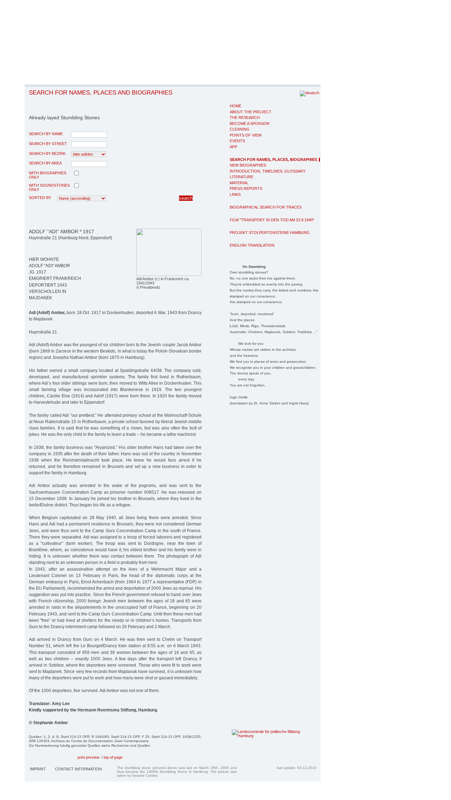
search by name (46, 134)
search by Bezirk (47, 153)
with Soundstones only (49, 187)
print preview (88, 757)
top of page (113, 757)
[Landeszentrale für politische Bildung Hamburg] (263, 736)
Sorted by (40, 198)
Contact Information (78, 769)
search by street (48, 144)
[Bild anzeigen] (169, 274)
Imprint (38, 769)
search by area (45, 163)
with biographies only (47, 175)
